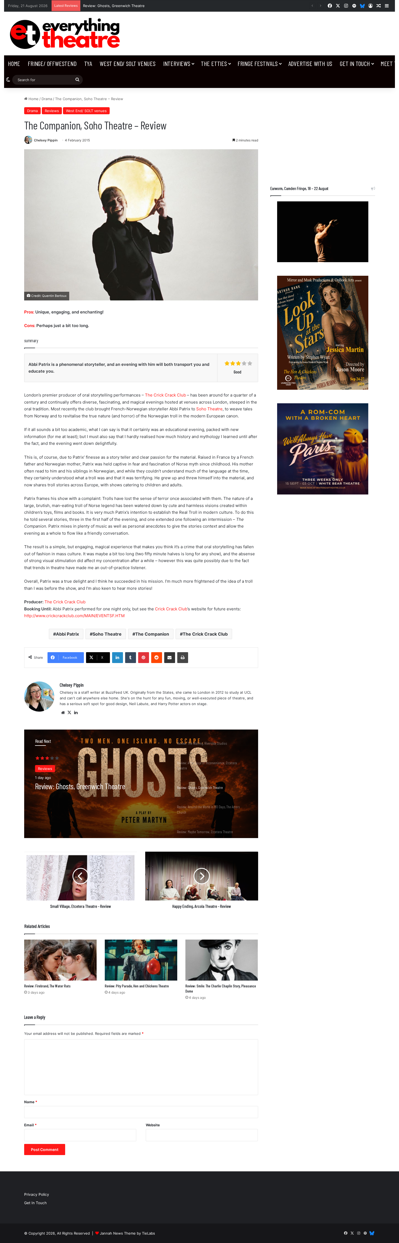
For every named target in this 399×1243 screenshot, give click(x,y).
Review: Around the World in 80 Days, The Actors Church (131, 6)
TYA (88, 63)
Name (30, 1102)
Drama (47, 99)
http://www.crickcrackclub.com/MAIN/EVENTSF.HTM (74, 615)
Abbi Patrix (67, 634)
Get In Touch (355, 63)
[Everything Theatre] (66, 33)
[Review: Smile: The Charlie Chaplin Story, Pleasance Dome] (221, 960)
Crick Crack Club (171, 608)
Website (153, 1125)
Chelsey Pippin (46, 140)
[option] (141, 784)
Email (30, 1125)
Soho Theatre (209, 408)
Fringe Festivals (257, 63)
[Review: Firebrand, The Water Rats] (60, 960)
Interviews (176, 63)
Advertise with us (310, 63)
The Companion (152, 634)
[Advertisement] (322, 134)
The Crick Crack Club (165, 395)
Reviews (52, 111)
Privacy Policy (36, 1194)
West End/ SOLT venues (128, 63)
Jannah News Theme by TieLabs (127, 1233)
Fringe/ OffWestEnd (52, 63)
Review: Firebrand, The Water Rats (47, 986)
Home (14, 63)
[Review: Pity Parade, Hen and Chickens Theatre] (141, 960)
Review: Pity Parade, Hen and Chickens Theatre (137, 986)
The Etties (214, 63)
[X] (69, 712)
